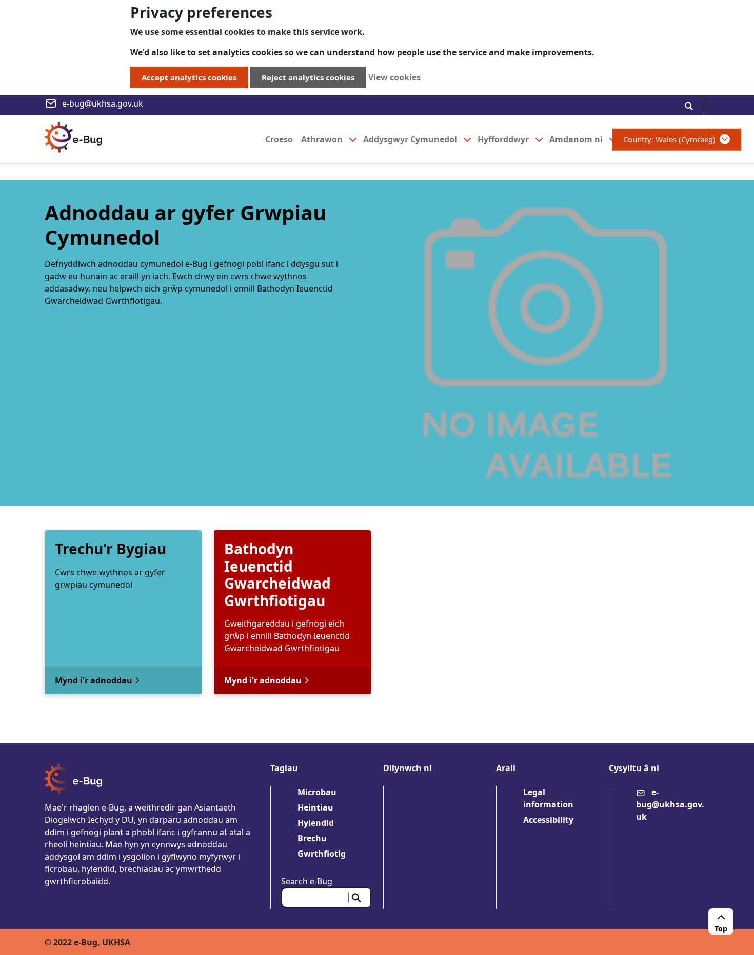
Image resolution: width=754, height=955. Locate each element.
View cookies (394, 77)
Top (721, 928)
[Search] (688, 105)
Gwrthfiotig (321, 853)
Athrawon (322, 139)
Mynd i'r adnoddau (93, 680)
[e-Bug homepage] (73, 139)
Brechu (312, 838)
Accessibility (548, 819)
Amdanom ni (576, 139)
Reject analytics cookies (308, 77)
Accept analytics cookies (189, 77)
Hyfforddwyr (503, 139)
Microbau (316, 792)
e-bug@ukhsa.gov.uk (102, 103)
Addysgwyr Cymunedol (410, 139)
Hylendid (315, 822)
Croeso (279, 139)
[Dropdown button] (353, 139)
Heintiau (315, 807)
